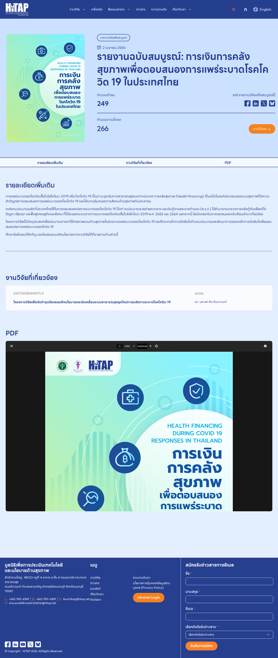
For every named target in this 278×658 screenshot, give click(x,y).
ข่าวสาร (94, 583)
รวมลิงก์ (95, 588)
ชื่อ (189, 573)
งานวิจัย (95, 577)
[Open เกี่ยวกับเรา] (190, 9)
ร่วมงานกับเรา (141, 577)
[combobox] (229, 635)
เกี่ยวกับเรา (97, 594)
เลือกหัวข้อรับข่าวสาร (202, 627)
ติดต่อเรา (95, 599)
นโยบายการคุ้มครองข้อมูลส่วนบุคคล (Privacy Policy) (151, 585)
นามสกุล (193, 591)
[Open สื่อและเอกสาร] (128, 9)
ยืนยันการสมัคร (201, 646)
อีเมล (190, 608)
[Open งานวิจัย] (83, 9)
